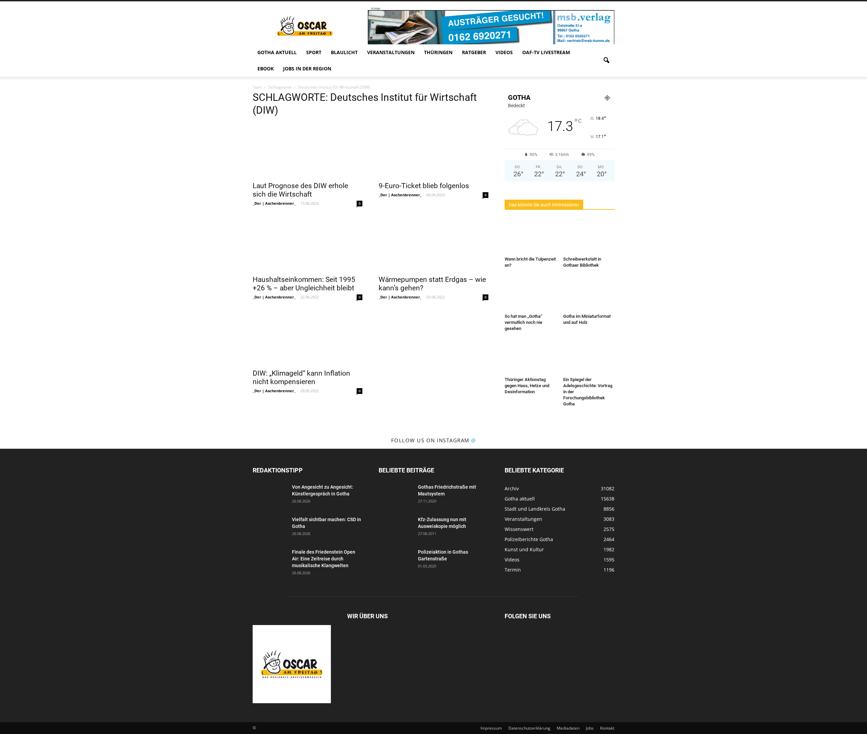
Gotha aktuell (277, 52)
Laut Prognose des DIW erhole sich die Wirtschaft (300, 190)
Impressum (491, 728)
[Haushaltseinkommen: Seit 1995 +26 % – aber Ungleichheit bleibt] (307, 244)
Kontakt (607, 728)
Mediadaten (568, 728)
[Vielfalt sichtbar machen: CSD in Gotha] (270, 528)
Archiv (512, 488)
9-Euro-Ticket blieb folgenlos (424, 186)
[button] (606, 60)
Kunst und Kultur (524, 549)
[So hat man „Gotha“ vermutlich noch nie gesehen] (530, 293)
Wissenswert (519, 529)
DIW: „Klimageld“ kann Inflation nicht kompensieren (301, 377)
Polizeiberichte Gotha (529, 539)
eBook (265, 68)
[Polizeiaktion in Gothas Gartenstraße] (396, 560)
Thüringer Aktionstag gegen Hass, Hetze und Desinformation (527, 385)
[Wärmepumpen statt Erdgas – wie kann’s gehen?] (433, 244)
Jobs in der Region (307, 68)
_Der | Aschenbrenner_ (274, 203)
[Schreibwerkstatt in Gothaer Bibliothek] (589, 236)
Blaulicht (344, 52)
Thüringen (438, 52)
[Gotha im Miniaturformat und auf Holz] (589, 293)
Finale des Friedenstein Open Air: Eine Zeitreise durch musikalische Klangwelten (323, 558)
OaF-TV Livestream (546, 52)
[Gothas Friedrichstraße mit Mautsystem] (396, 495)
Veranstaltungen (391, 52)
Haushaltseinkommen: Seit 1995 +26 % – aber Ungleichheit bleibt (304, 283)
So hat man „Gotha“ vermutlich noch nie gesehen (523, 322)
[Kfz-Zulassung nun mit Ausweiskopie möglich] (396, 528)
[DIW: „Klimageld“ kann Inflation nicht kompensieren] (307, 338)
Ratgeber (474, 52)
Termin (513, 569)
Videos (504, 52)
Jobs (590, 728)
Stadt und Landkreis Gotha (535, 509)
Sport (313, 52)
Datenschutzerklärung (529, 728)
